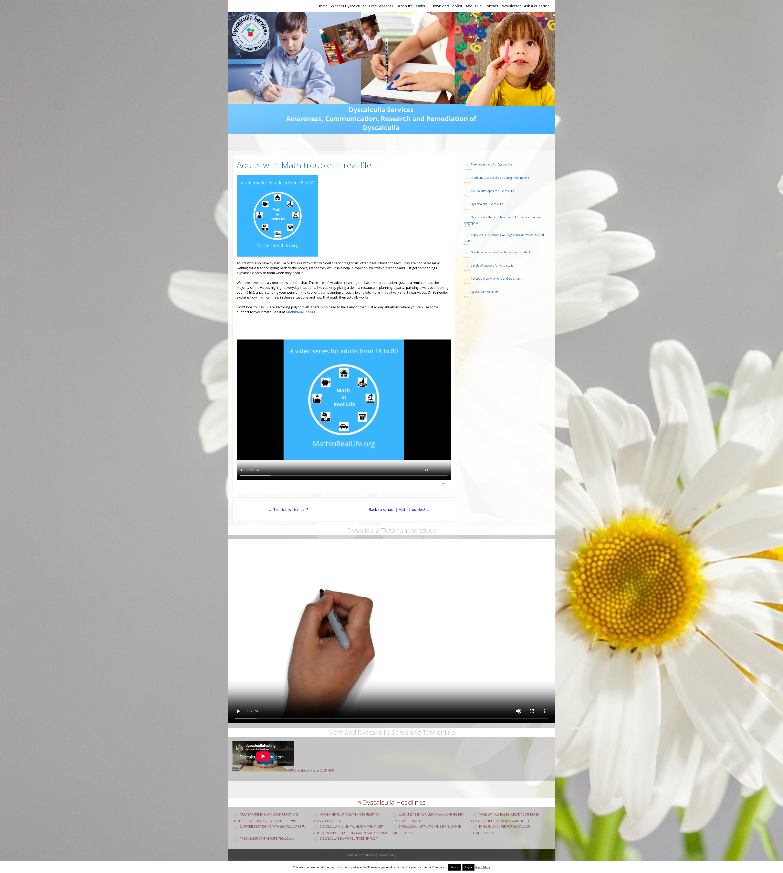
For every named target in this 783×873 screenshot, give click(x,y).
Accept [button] (454, 867)
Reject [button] (468, 867)
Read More (482, 867)
